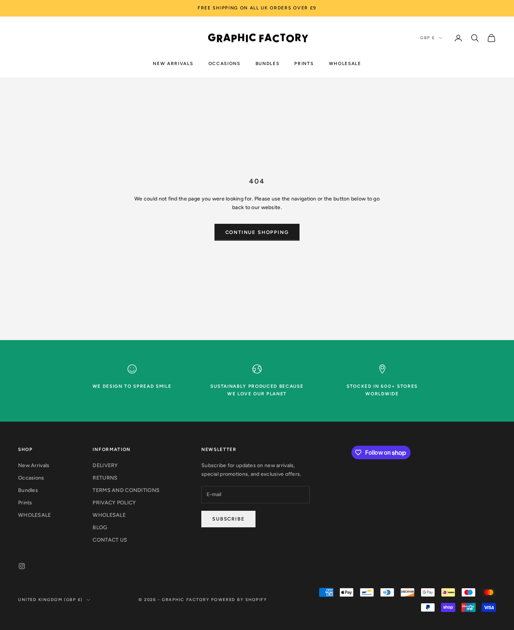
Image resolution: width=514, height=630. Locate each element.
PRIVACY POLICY (114, 502)
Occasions (224, 63)
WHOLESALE (345, 63)
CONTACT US (110, 540)
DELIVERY (105, 465)
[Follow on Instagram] (22, 566)
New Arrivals (173, 63)
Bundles (267, 63)
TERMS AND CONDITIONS (126, 490)
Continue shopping (257, 232)
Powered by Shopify (239, 599)
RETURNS (105, 478)
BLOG (100, 527)
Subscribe (228, 519)
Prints (303, 63)
